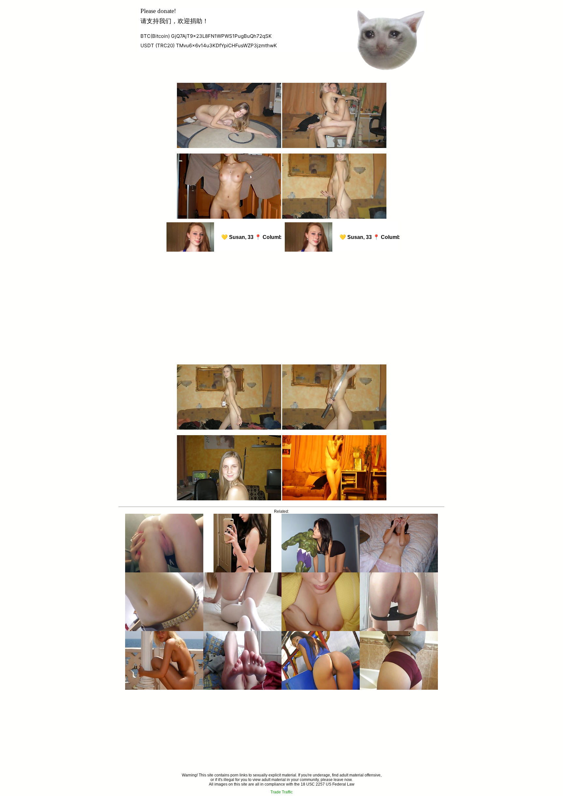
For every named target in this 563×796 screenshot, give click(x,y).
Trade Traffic (281, 792)
